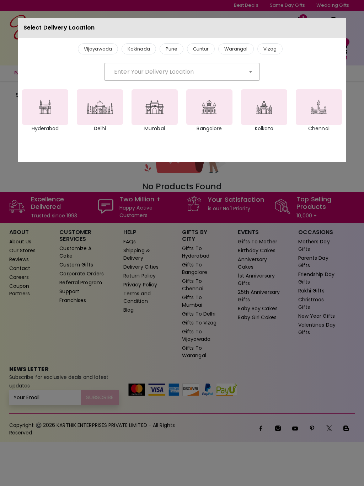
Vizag (270, 49)
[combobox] (182, 72)
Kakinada (139, 49)
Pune (171, 49)
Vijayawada (98, 49)
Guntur (201, 49)
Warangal (236, 49)
